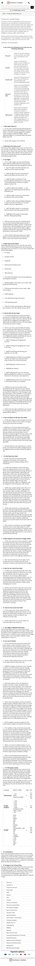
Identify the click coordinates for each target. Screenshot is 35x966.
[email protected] (26, 855)
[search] (32, 7)
